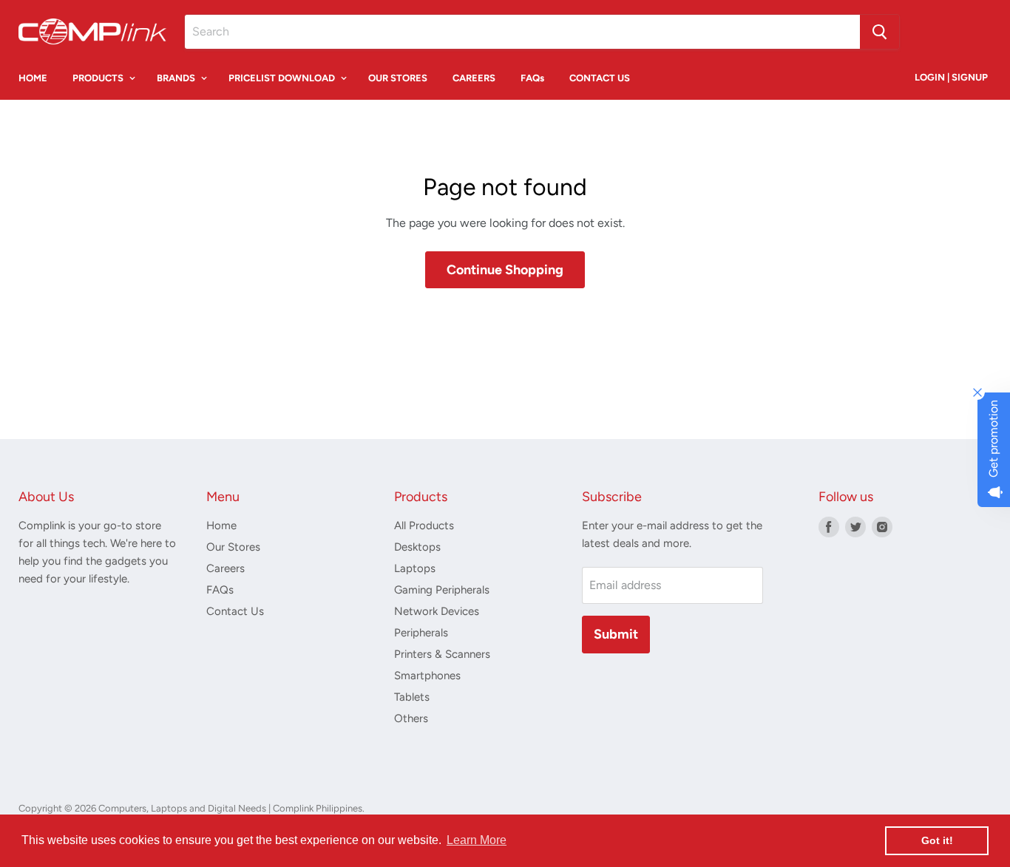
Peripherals (421, 632)
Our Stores (233, 547)
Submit (616, 634)
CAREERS (474, 78)
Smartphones (427, 675)
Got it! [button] (937, 840)
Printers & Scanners (442, 654)
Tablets (412, 697)
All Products (424, 525)
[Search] (879, 32)
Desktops (417, 547)
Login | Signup (951, 77)
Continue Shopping (505, 270)
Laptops (414, 568)
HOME (32, 78)
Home (221, 525)
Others (411, 718)
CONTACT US (599, 78)
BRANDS (177, 78)
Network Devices (436, 611)
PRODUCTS (99, 78)
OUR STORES (397, 78)
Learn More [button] (476, 840)
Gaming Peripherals (441, 589)
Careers (225, 568)
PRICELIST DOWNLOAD (282, 78)
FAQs (532, 78)
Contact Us (235, 611)
